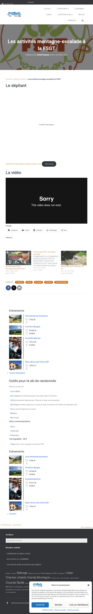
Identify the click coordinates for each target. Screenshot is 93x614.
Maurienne (9, 587)
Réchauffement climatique (13, 589)
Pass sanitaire (86, 527)
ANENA (13, 400)
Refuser (58, 605)
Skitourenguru (14, 404)
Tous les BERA (15, 391)
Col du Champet (64, 578)
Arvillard (13, 573)
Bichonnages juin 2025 (49, 573)
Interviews (72, 20)
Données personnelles (60, 610)
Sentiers (48, 282)
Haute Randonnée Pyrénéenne (36, 316)
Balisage (22, 572)
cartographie (61, 573)
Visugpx (12, 444)
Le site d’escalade (65, 14)
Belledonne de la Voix (34, 573)
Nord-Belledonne (18, 587)
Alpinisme (20, 282)
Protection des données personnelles (25, 603)
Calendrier (78, 9)
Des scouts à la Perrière (18, 559)
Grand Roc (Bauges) (32, 327)
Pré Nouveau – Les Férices (11, 525)
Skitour (12, 426)
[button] (88, 585)
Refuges (81, 14)
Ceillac (69, 572)
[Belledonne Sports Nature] (13, 14)
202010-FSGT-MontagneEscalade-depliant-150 (23, 164)
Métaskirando (14, 435)
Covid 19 (27, 583)
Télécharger (49, 164)
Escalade (38, 282)
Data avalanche (15, 396)
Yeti (11, 409)
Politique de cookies (47, 610)
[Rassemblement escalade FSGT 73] (73, 258)
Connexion (31, 2)
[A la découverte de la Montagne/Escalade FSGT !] (18, 258)
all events (12, 514)
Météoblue (13, 413)
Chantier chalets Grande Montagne (28, 577)
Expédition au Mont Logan (18, 554)
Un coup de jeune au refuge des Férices (24, 565)
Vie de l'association (11, 592)
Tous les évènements (17, 373)
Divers (23, 79)
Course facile (15, 582)
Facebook (7, 603)
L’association (62, 9)
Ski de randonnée (61, 282)
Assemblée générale (32, 338)
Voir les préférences (78, 605)
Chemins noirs (55, 578)
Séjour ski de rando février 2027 (37, 362)
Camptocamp (14, 431)
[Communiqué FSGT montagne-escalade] (47, 261)
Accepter (40, 605)
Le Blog (49, 14)
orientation (27, 587)
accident (8, 573)
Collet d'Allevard (74, 578)
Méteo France (14, 418)
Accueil (47, 9)
